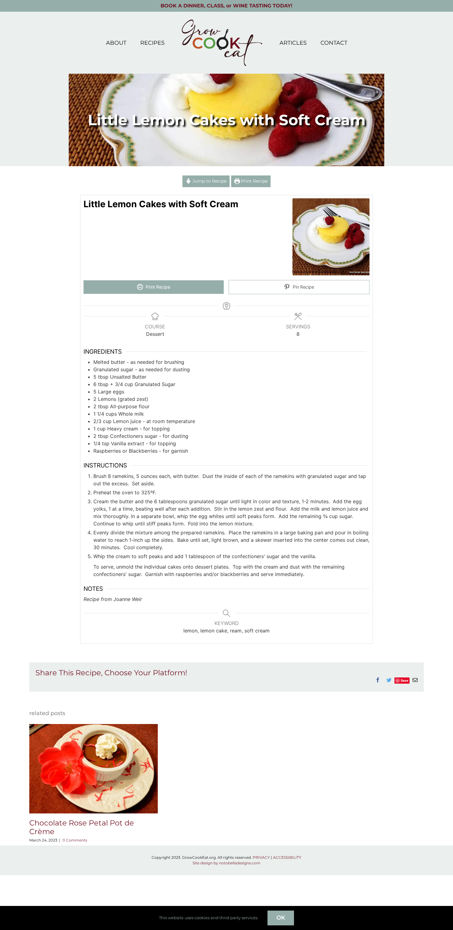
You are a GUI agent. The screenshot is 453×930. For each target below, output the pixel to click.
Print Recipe (253, 181)
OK (280, 917)
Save (404, 680)
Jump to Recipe (208, 181)
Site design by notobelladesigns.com (226, 863)
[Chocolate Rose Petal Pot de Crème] (93, 727)
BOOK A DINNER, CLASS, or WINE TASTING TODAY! (226, 6)
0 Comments (75, 840)
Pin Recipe (303, 287)
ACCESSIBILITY (287, 857)
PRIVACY (261, 857)
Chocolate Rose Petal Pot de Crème (81, 827)
